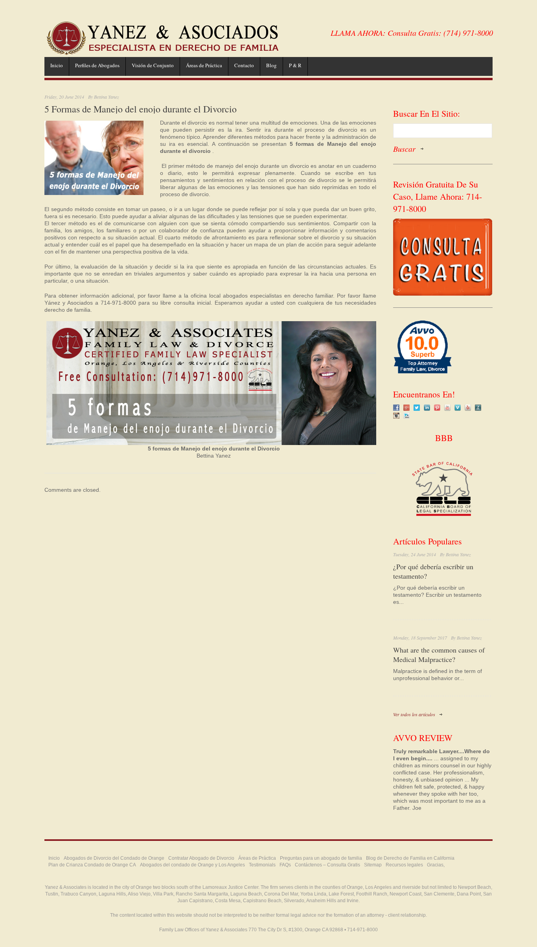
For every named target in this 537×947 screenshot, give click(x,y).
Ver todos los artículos (414, 714)
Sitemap (373, 865)
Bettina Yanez (106, 97)
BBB (442, 437)
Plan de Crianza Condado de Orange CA (92, 865)
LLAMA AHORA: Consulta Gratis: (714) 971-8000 (412, 33)
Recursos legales (404, 865)
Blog (271, 65)
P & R (295, 65)
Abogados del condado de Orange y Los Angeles (192, 865)
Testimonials (262, 865)
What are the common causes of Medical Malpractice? (439, 654)
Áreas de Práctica (204, 65)
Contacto (244, 65)
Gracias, (436, 865)
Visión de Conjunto (153, 65)
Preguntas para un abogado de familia (321, 858)
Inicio (56, 65)
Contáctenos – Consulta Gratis (327, 865)
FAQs (285, 865)
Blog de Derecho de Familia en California (410, 858)
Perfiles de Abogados (97, 65)
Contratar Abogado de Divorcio (201, 858)
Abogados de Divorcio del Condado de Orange (114, 858)
